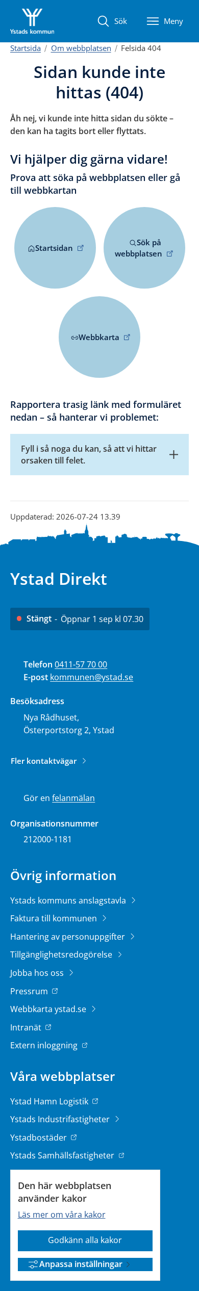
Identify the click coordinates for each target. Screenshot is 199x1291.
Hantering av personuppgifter (68, 936)
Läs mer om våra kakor (62, 1214)
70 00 (97, 664)
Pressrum (30, 991)
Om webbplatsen (81, 48)
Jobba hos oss (38, 972)
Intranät (26, 1027)
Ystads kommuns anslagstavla (69, 900)
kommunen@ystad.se (91, 677)
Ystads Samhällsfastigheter (62, 1156)
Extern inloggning (45, 1045)
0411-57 (71, 664)
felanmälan (73, 798)
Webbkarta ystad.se (49, 1009)
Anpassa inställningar (80, 1264)
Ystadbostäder (38, 1138)
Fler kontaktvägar (44, 761)
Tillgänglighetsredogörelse (62, 954)
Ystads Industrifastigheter (61, 1119)
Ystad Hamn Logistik (49, 1102)
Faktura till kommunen (54, 918)
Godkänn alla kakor (85, 1240)
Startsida (25, 48)
